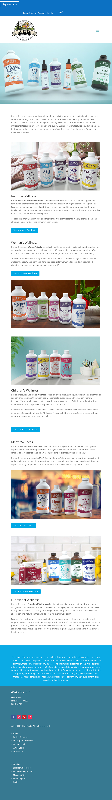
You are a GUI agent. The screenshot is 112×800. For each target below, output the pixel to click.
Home (15, 733)
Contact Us (28, 13)
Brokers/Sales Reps (22, 767)
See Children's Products (25, 429)
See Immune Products (24, 230)
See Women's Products (25, 273)
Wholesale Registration (23, 771)
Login (15, 782)
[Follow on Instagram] (19, 717)
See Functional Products (25, 591)
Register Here (10, 4)
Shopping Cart (19, 778)
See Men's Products (23, 525)
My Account (40, 13)
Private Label (19, 744)
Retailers (17, 764)
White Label (18, 747)
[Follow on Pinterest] (24, 717)
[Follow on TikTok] (30, 717)
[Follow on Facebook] (13, 717)
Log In (50, 13)
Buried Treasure (20, 737)
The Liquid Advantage (23, 740)
